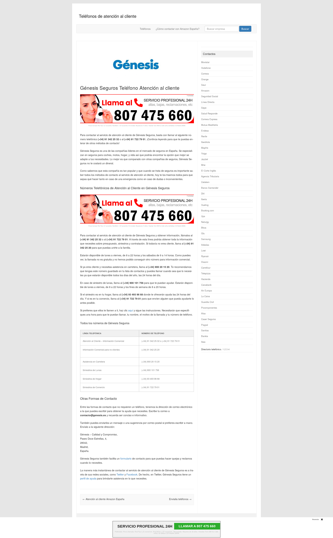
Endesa (205, 130)
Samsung (206, 239)
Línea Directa (207, 102)
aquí (130, 310)
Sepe (203, 107)
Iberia (204, 199)
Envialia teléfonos (180, 499)
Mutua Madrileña (209, 124)
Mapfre (204, 147)
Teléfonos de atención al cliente (107, 16)
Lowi (203, 250)
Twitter (120, 474)
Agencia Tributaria (210, 176)
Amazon (205, 90)
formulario (125, 458)
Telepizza (205, 273)
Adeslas (205, 244)
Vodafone (206, 67)
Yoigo (204, 153)
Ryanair (205, 256)
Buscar (245, 28)
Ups (203, 216)
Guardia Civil (207, 302)
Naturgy (205, 222)
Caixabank (206, 284)
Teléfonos (145, 28)
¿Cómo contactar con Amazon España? (177, 28)
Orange (204, 79)
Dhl (202, 193)
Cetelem (205, 182)
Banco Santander (209, 187)
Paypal (204, 324)
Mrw (203, 165)
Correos (205, 73)
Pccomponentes (209, 307)
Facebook (131, 474)
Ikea (203, 341)
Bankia (204, 336)
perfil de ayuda (88, 478)
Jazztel (204, 159)
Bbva (203, 227)
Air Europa (206, 290)
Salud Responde (209, 113)
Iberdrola (205, 142)
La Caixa (205, 296)
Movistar (205, 62)
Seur (203, 84)
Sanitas (205, 330)
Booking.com (207, 210)
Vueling (204, 205)
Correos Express (209, 119)
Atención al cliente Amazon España (103, 499)
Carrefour (205, 267)
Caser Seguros (208, 319)
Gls (202, 233)
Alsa (203, 313)
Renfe (204, 136)
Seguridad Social (209, 96)
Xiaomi (204, 262)
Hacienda (205, 279)
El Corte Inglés (208, 170)
